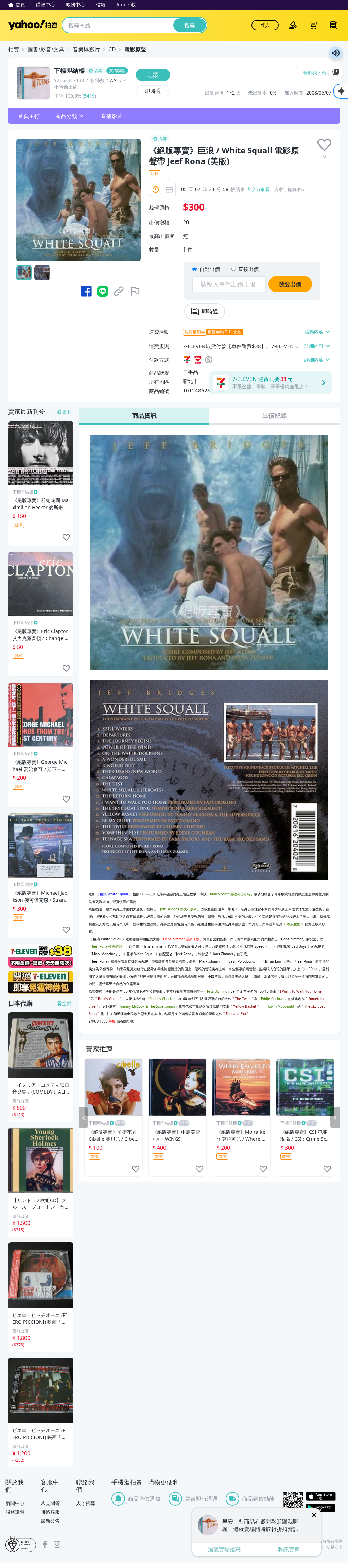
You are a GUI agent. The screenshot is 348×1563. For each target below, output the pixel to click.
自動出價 (209, 268)
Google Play (324, 1508)
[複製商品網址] (119, 291)
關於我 (310, 72)
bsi (20, 1544)
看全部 (64, 1003)
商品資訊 (144, 415)
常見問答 (50, 1503)
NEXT (335, 1117)
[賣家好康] (40, 982)
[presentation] (324, 145)
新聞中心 (14, 1503)
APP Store (324, 1496)
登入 (265, 25)
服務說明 (14, 1512)
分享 (326, 72)
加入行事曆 (258, 189)
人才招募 (85, 1503)
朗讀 (336, 53)
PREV (83, 1117)
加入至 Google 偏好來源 (336, 72)
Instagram (57, 1544)
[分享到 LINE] (102, 291)
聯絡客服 (50, 1512)
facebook (45, 1544)
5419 (89, 95)
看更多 (64, 411)
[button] (29, 116)
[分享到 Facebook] (86, 291)
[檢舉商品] (135, 291)
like (135, 1169)
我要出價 (290, 284)
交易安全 (334, 1547)
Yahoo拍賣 (32, 25)
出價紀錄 (274, 415)
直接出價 (248, 268)
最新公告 (50, 1520)
